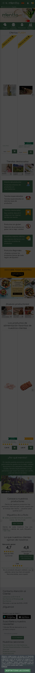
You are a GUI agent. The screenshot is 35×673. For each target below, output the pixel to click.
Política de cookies (28, 665)
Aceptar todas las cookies (17, 670)
